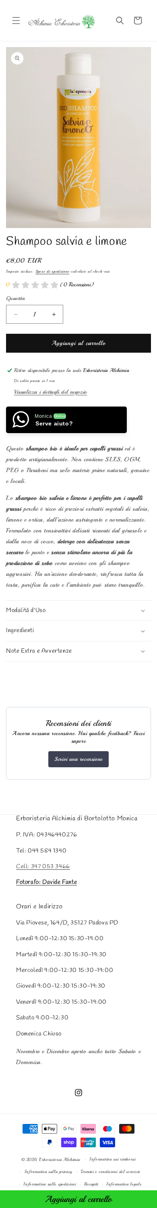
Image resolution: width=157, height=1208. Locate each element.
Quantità (15, 298)
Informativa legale (124, 1184)
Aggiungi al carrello (78, 1199)
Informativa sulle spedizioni (49, 1184)
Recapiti (91, 1184)
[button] (16, 20)
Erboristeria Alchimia (59, 1159)
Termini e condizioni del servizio (110, 1171)
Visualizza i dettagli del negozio (50, 391)
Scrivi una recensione (78, 759)
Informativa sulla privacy (49, 1171)
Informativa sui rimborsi (112, 1159)
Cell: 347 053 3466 (43, 867)
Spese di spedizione (52, 271)
